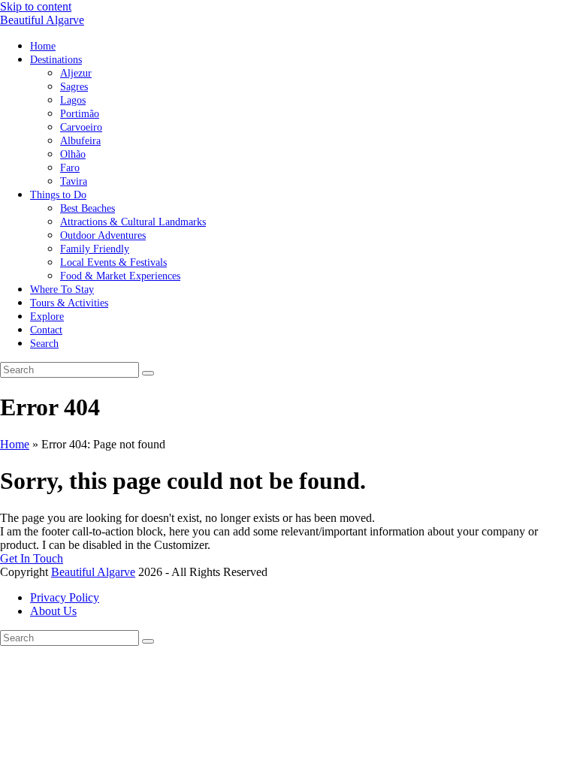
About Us (53, 611)
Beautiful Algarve (42, 20)
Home (14, 444)
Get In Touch (31, 558)
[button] (44, 342)
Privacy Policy (64, 597)
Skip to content (35, 6)
